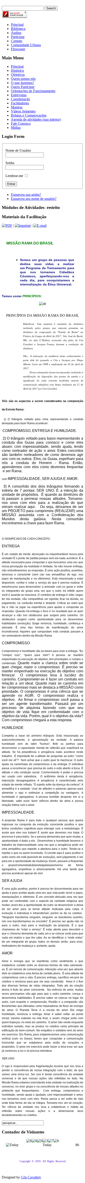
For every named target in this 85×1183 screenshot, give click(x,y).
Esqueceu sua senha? (26, 194)
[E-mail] (39, 226)
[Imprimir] (23, 226)
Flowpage (18, 49)
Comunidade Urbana (26, 45)
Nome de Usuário (18, 150)
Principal (17, 24)
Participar (17, 37)
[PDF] (7, 226)
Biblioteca (18, 29)
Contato (16, 41)
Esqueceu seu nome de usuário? (33, 199)
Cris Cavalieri (31, 1177)
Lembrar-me (14, 176)
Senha (9, 163)
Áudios (16, 33)
